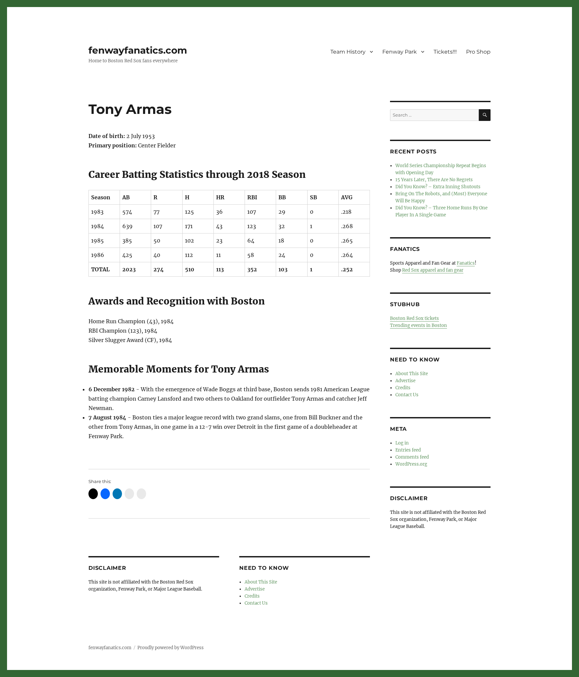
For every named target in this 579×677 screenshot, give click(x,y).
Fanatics (466, 263)
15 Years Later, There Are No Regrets (434, 180)
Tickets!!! (445, 52)
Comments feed (412, 457)
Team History (348, 52)
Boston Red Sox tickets (414, 318)
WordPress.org (411, 464)
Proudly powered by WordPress (170, 648)
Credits (252, 596)
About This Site (261, 582)
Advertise (255, 589)
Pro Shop (478, 52)
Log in (402, 443)
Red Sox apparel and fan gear (432, 270)
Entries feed (408, 450)
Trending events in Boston (418, 325)
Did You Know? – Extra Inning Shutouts (437, 187)
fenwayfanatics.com (137, 50)
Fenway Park (399, 52)
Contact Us (256, 603)
